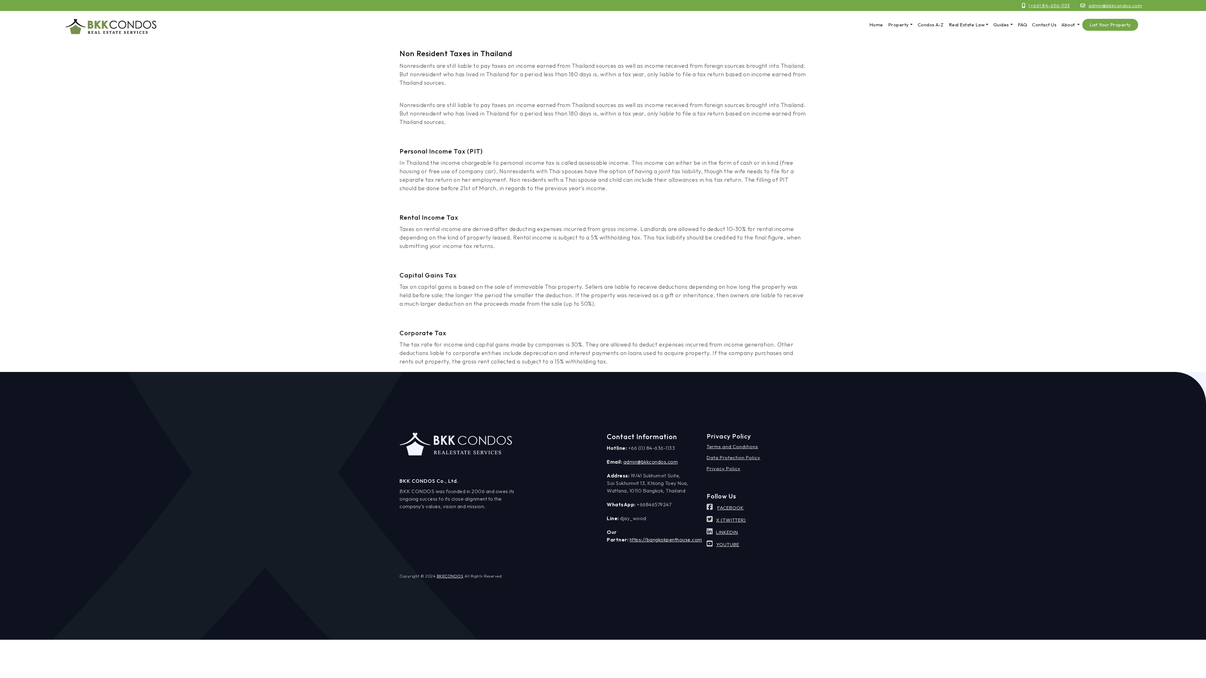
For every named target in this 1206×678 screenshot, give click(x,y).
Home (876, 25)
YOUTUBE (727, 544)
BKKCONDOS (450, 575)
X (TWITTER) (731, 520)
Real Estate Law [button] (967, 25)
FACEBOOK (730, 508)
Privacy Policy (724, 468)
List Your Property (1110, 25)
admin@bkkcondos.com (1115, 5)
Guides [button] (1001, 25)
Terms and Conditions (732, 446)
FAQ (1022, 25)
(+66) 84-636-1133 (1049, 5)
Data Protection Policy (733, 457)
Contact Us (1044, 25)
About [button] (1069, 25)
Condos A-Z (931, 25)
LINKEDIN (727, 532)
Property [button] (898, 25)
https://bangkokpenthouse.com (666, 539)
